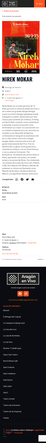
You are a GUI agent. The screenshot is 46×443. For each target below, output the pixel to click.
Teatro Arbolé (9, 399)
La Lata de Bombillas (11, 335)
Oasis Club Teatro (10, 354)
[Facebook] (20, 293)
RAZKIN (40, 259)
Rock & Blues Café (12, 94)
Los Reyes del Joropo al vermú (12, 259)
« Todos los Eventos (10, 11)
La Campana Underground (14, 323)
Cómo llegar (9, 100)
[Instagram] (26, 293)
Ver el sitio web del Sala (10, 254)
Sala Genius (8, 380)
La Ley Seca (7, 342)
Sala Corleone (8, 367)
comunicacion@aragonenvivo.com (23, 300)
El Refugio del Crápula (12, 317)
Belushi (6, 310)
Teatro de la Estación (11, 405)
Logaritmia (38, 430)
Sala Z (5, 392)
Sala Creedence (9, 373)
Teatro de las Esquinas (12, 411)
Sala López (7, 386)
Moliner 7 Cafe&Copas (12, 348)
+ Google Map (31, 243)
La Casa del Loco (9, 329)
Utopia (6, 418)
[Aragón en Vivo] (10, 3)
